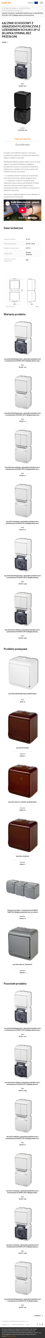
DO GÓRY (37, 1313)
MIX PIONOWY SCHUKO (11, 11)
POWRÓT (37, 1315)
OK (40, 1332)
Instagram (40, 1324)
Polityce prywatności (11, 1336)
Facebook (37, 1324)
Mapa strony (5, 1324)
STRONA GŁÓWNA (9, 8)
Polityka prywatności (18, 1324)
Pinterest (42, 1324)
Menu (41, 3)
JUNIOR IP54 (24, 8)
